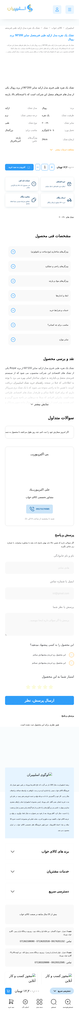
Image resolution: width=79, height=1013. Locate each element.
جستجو (53, 1007)
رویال (44, 108)
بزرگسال (9, 130)
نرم (6, 115)
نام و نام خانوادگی (64, 555)
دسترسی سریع (64, 991)
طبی (7, 123)
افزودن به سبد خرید (17, 167)
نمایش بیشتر (41, 404)
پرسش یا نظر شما (63, 606)
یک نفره (45, 115)
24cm (44, 139)
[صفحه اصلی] (20, 9)
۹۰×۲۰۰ (45, 123)
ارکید (7, 108)
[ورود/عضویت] (57, 9)
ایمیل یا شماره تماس (62, 581)
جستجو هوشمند (68, 1007)
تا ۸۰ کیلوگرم (48, 130)
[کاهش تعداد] (37, 167)
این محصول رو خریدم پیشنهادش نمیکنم (49, 663)
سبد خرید (11, 1007)
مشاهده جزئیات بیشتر (64, 149)
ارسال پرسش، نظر (39, 700)
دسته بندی (39, 1007)
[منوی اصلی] (69, 9)
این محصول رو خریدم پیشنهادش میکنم (49, 655)
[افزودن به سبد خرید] (8, 991)
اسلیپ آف (25, 1007)
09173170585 (42, 509)
